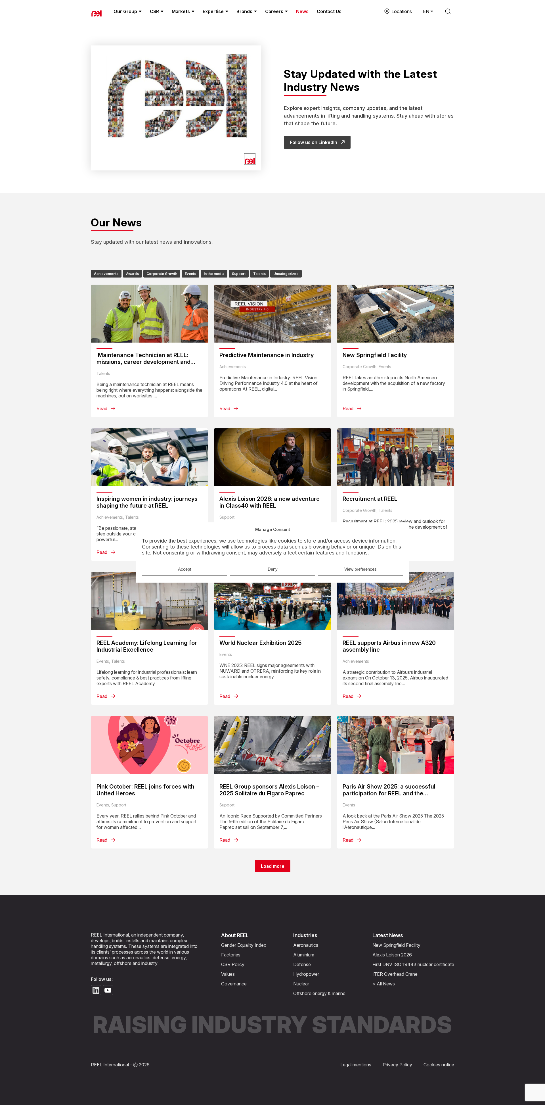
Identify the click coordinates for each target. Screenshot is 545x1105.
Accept (184, 569)
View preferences (360, 569)
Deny (273, 569)
